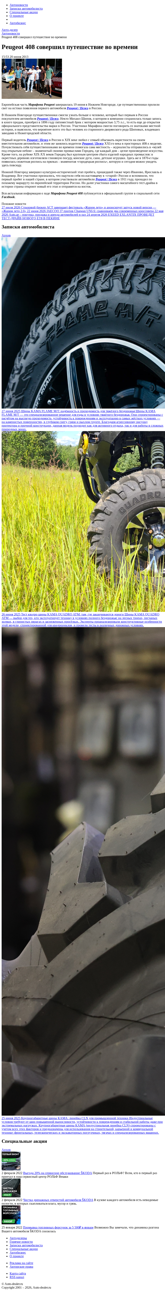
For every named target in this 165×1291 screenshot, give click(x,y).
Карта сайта (18, 1273)
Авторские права (21, 1266)
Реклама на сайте (21, 1263)
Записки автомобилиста (26, 8)
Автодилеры (18, 1238)
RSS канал (17, 1277)
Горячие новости (21, 1241)
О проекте (17, 15)
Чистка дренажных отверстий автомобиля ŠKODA (58, 1200)
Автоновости (19, 5)
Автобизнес (18, 23)
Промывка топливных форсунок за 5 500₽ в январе (58, 1227)
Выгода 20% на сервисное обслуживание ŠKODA (57, 1173)
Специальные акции (24, 12)
